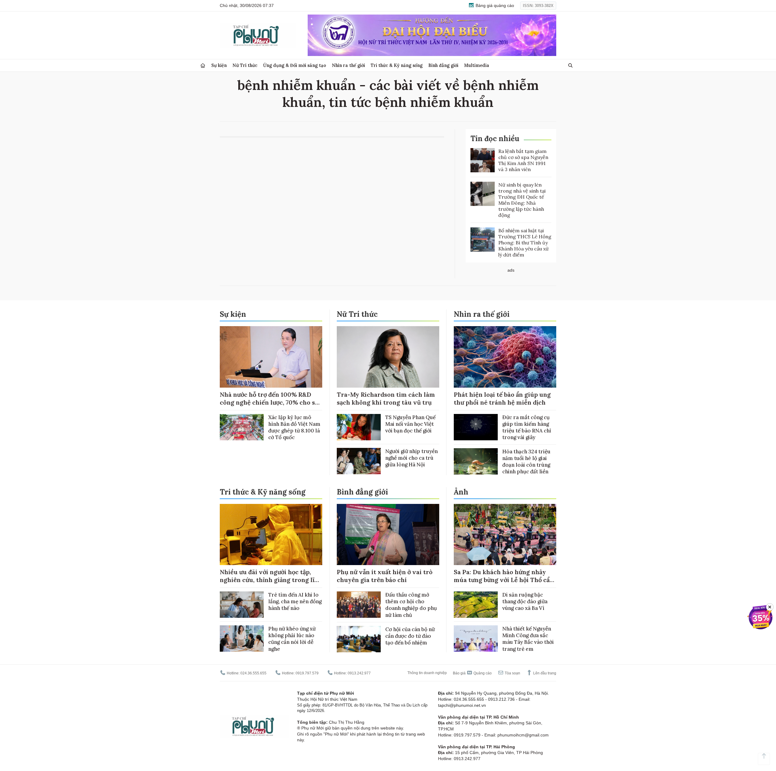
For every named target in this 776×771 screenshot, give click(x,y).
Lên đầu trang (544, 673)
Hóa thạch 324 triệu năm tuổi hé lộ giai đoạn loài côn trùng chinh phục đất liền (526, 461)
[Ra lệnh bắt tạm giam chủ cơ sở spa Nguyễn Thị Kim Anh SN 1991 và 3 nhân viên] (482, 160)
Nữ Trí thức (244, 65)
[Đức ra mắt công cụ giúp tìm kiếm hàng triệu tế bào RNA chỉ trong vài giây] (476, 427)
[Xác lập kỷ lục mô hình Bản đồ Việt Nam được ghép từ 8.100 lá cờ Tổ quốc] (242, 427)
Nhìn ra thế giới (348, 65)
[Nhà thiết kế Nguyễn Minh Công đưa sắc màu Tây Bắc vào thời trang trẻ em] (476, 638)
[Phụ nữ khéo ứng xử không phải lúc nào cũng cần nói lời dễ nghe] (242, 638)
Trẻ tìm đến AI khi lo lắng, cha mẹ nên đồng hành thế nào (295, 601)
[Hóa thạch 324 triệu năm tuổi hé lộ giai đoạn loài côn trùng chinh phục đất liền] (476, 461)
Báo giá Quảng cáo (472, 673)
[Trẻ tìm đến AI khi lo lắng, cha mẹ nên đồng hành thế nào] (242, 604)
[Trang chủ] (203, 65)
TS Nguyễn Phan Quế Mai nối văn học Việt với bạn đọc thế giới (410, 424)
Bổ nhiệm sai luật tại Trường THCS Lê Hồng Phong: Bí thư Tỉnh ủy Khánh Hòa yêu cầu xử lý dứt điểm (524, 242)
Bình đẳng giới (443, 65)
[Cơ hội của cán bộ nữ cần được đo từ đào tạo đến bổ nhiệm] (359, 639)
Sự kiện (219, 65)
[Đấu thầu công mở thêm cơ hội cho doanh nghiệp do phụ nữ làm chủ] (359, 604)
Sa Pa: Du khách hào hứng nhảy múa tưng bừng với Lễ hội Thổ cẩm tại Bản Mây (504, 579)
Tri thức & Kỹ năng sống (397, 65)
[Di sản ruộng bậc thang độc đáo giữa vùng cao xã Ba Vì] (476, 604)
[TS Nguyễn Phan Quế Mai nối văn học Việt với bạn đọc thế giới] (359, 427)
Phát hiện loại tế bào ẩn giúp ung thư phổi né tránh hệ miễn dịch (502, 398)
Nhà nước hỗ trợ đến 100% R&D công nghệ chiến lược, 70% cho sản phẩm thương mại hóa (271, 402)
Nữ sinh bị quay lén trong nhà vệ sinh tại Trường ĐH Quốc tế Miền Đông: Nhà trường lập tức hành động (522, 200)
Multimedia (476, 65)
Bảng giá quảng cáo (494, 5)
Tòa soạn (512, 673)
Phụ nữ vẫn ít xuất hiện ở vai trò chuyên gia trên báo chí (385, 576)
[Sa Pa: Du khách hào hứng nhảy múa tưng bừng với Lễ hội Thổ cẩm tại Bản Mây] (505, 534)
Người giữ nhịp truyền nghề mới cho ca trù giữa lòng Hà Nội (411, 458)
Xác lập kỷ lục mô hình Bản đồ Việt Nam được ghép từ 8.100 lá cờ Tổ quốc (294, 427)
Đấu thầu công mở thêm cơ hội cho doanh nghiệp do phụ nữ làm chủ (411, 604)
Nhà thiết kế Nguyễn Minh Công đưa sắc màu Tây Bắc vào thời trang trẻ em (528, 638)
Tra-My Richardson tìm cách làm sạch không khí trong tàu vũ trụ (386, 398)
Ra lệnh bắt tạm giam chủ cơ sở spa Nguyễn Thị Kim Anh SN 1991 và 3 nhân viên (523, 160)
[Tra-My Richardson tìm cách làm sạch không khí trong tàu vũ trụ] (388, 357)
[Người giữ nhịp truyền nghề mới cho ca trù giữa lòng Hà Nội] (359, 461)
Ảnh (461, 492)
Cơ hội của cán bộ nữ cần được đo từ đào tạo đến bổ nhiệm (410, 636)
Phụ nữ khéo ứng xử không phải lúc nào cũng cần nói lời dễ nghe (292, 638)
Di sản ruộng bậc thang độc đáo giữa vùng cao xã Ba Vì (524, 601)
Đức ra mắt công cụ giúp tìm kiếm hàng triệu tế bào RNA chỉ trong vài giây (526, 427)
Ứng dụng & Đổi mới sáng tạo (294, 65)
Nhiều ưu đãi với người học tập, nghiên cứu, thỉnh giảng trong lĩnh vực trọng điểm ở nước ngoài (271, 579)
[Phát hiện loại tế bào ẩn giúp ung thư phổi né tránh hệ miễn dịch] (505, 357)
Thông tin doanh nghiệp (427, 673)
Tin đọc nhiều (494, 138)
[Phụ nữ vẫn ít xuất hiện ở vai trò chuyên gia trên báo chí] (388, 534)
